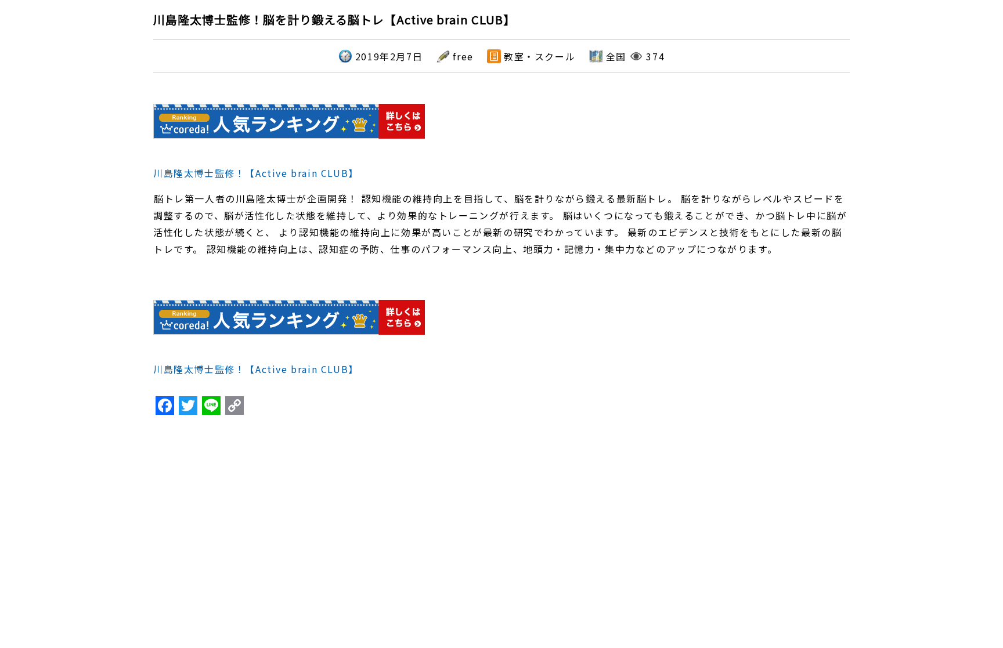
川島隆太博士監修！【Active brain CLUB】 (256, 173)
